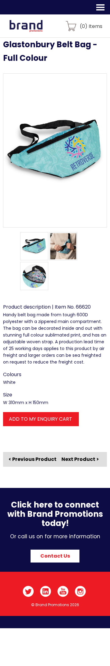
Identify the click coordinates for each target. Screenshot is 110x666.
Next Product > (80, 459)
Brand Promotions (37, 29)
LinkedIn (45, 591)
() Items (91, 26)
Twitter (28, 591)
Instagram (80, 591)
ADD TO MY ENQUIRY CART (40, 419)
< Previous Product (33, 459)
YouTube (63, 591)
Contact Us (55, 555)
